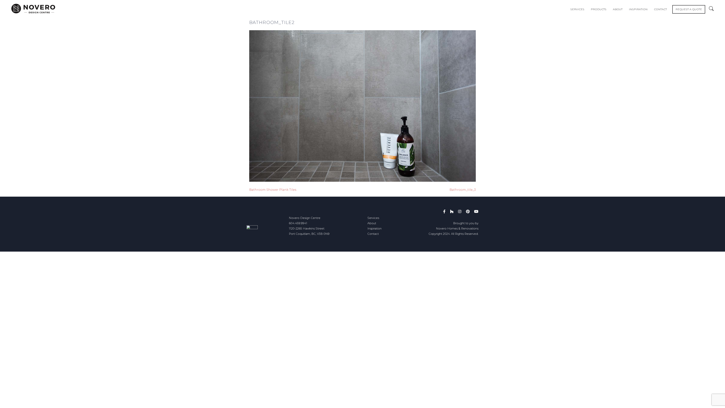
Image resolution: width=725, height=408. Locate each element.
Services (577, 9)
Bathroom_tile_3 (463, 190)
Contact (660, 9)
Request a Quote (689, 9)
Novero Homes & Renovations (457, 228)
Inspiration (638, 9)
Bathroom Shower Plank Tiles (272, 190)
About (617, 9)
